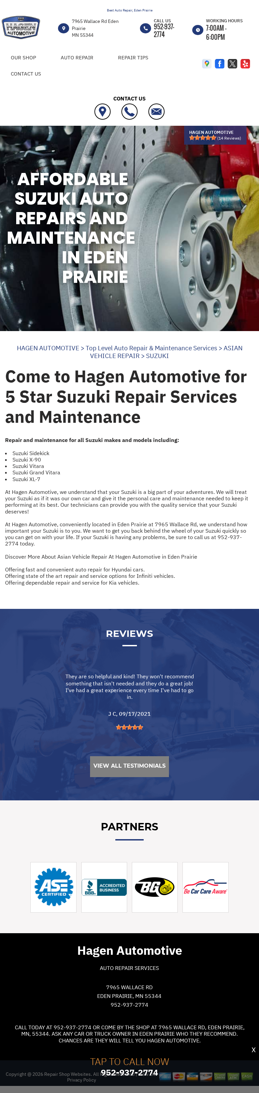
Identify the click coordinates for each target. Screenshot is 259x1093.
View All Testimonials (129, 766)
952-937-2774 (164, 30)
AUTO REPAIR (77, 57)
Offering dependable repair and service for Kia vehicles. (72, 582)
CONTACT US (26, 73)
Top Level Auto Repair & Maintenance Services (151, 348)
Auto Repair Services (129, 968)
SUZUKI (157, 356)
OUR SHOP (23, 57)
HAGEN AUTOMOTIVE (48, 348)
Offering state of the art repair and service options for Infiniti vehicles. (90, 575)
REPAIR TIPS (133, 57)
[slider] (202, 137)
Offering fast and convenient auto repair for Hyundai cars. (75, 569)
